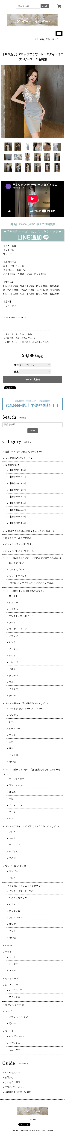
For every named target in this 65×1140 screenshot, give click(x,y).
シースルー (14, 728)
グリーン (13, 675)
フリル (12, 735)
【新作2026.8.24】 (18, 470)
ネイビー (13, 689)
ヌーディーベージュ (19, 629)
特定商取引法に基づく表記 (18, 1092)
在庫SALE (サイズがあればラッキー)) (23, 452)
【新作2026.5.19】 (18, 516)
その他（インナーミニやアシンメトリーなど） (32, 583)
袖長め (12, 792)
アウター (9, 952)
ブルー (12, 682)
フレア (12, 832)
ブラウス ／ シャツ (18, 1017)
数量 (16, 371)
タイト (12, 838)
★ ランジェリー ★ (14, 1005)
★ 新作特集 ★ (12, 465)
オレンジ (13, 662)
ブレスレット (15, 917)
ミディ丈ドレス (16, 569)
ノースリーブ (15, 805)
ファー (12, 970)
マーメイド (14, 845)
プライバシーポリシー (16, 1087)
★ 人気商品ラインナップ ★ (19, 458)
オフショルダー (16, 779)
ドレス (12, 878)
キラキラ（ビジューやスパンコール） (28, 708)
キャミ (12, 812)
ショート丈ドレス (18, 576)
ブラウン (13, 636)
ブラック (13, 622)
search (44, 6)
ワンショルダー (16, 785)
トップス (9, 1011)
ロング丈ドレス (16, 563)
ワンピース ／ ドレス (15, 866)
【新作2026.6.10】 (18, 503)
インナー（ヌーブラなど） (22, 891)
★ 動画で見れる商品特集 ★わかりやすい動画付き (30, 531)
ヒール (8, 945)
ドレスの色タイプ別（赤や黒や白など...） (26, 591)
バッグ (12, 931)
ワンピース (14, 871)
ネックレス (14, 911)
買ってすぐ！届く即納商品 (18, 538)
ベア (11, 818)
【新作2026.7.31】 (18, 477)
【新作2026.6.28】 (18, 483)
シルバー (13, 602)
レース (12, 722)
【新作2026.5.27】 (18, 510)
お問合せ (9, 1077)
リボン (12, 748)
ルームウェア (11, 985)
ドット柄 (13, 755)
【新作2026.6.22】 (18, 490)
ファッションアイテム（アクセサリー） (25, 886)
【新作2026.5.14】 (18, 523)
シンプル (13, 715)
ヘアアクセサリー (18, 897)
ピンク (12, 642)
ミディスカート (16, 1043)
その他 (12, 761)
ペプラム (13, 851)
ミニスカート (15, 1050)
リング (12, 924)
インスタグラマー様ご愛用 (18, 544)
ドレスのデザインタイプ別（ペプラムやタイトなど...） (32, 826)
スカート (9, 1031)
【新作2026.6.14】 (18, 497)
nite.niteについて (13, 1072)
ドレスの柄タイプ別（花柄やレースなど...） (27, 703)
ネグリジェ (14, 997)
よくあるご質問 (12, 1082)
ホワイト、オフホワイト (21, 616)
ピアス (12, 904)
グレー (12, 695)
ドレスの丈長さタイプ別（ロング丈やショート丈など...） (33, 558)
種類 (16, 365)
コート (12, 957)
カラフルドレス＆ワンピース (19, 551)
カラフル (13, 609)
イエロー (13, 669)
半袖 (11, 799)
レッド (12, 655)
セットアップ (11, 978)
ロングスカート (16, 1036)
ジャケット (14, 964)
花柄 (11, 742)
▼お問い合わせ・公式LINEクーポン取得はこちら (26, 342)
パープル (13, 649)
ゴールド (13, 596)
